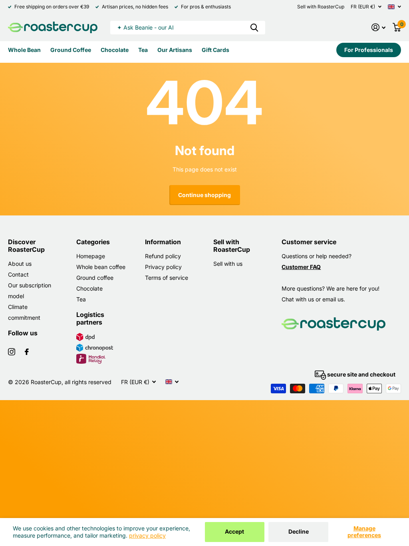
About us (20, 263)
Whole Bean (24, 49)
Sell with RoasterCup (320, 7)
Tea (143, 49)
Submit (254, 27)
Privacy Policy (147, 535)
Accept (234, 531)
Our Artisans (174, 49)
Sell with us (227, 263)
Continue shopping (204, 194)
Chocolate (115, 49)
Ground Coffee (70, 49)
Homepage (90, 256)
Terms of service (166, 277)
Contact (18, 274)
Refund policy (163, 256)
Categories (93, 242)
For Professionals (368, 49)
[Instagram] (11, 351)
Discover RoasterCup (26, 245)
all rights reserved (88, 382)
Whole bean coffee (100, 266)
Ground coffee (94, 277)
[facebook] (27, 352)
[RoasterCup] (52, 27)
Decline (298, 531)
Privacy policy (163, 266)
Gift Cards (215, 49)
